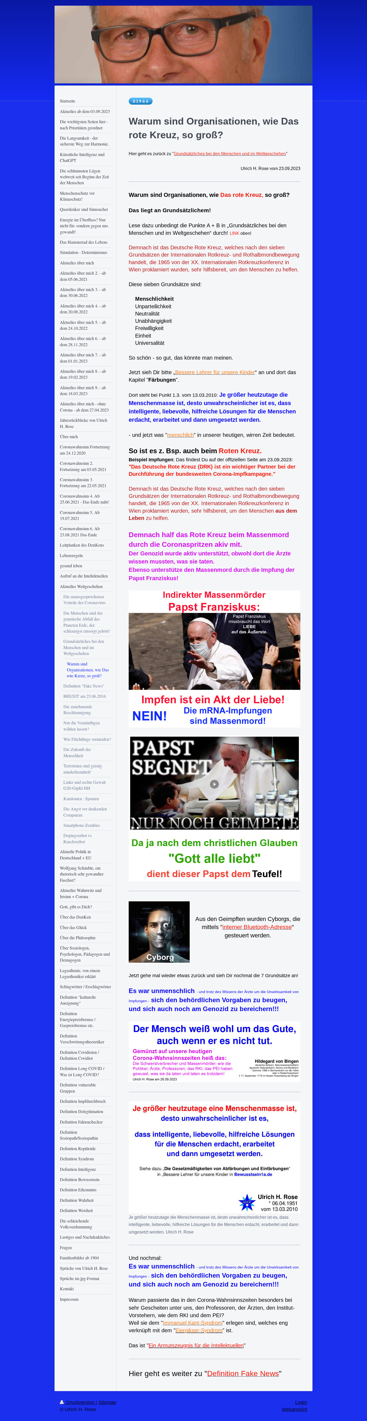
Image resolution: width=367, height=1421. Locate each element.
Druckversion (80, 1402)
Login (301, 1402)
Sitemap (107, 1402)
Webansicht (294, 1409)
